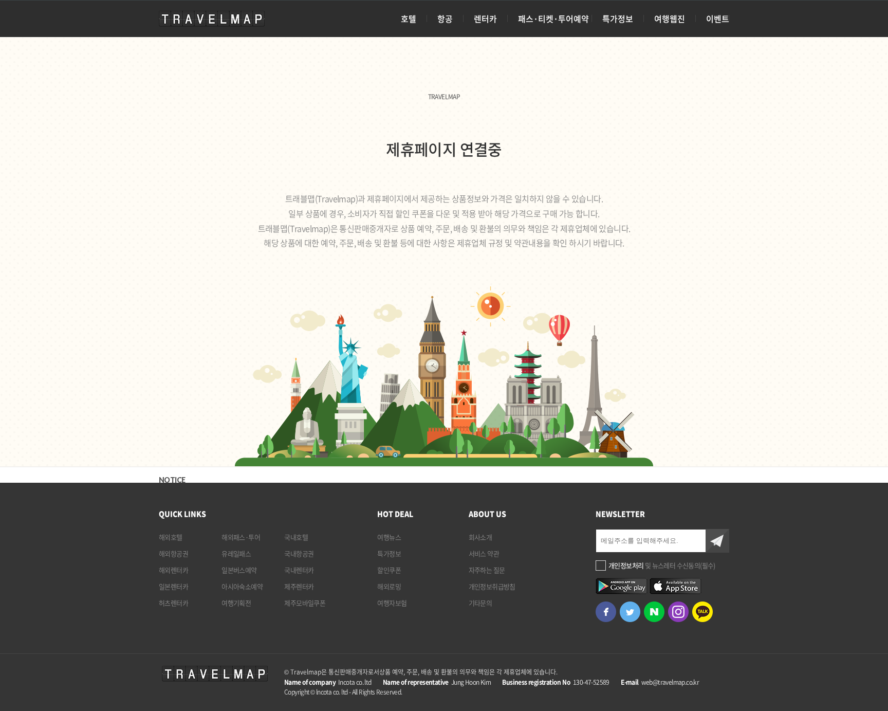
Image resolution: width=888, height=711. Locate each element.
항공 (445, 18)
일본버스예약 (238, 570)
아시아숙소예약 (242, 586)
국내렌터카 (298, 570)
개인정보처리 (625, 565)
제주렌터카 (298, 586)
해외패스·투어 (240, 537)
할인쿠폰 (389, 570)
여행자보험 (391, 603)
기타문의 (480, 603)
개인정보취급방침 (492, 586)
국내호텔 (296, 537)
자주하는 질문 (487, 570)
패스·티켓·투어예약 (553, 18)
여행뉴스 (389, 537)
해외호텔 (170, 537)
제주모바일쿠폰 (304, 603)
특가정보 (617, 18)
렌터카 (485, 18)
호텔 (408, 18)
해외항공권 (173, 553)
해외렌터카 (173, 570)
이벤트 (717, 18)
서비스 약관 (484, 553)
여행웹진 (669, 18)
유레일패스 (236, 553)
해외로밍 (389, 586)
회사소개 (480, 537)
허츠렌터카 (173, 603)
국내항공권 (298, 553)
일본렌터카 (173, 586)
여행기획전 (236, 603)
